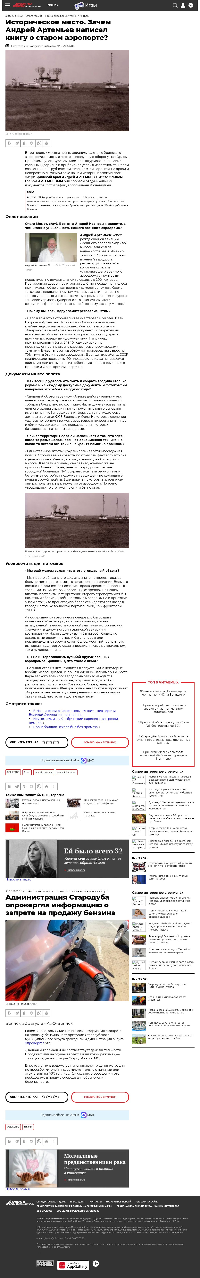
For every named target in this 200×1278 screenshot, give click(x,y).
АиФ (34, 1003)
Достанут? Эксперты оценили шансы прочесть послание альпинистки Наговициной (171, 805)
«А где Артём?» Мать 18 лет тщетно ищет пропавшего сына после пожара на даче (170, 926)
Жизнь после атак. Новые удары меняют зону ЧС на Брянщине (163, 693)
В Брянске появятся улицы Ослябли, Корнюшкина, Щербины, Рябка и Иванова (43, 815)
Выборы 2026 (44, 1211)
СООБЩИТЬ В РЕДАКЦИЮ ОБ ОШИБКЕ (78, 1211)
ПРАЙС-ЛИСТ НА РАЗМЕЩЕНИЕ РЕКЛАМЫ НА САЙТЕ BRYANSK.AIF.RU (74, 1206)
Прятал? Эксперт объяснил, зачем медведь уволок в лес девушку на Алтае (169, 900)
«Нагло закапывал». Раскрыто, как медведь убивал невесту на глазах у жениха (171, 844)
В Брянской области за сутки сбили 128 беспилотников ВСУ (163, 724)
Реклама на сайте (147, 1202)
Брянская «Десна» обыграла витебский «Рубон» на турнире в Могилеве (163, 755)
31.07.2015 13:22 (14, 15)
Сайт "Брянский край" (18, 133)
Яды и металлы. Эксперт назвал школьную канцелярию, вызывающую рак (168, 913)
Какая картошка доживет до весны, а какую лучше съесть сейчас (170, 1037)
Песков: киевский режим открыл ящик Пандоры (168, 877)
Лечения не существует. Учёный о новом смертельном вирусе (169, 951)
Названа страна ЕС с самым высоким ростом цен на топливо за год (170, 1011)
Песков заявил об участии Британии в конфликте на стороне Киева (170, 864)
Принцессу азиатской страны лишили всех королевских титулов (169, 1024)
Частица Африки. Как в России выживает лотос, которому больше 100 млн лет (170, 792)
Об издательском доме (51, 1202)
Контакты (96, 1202)
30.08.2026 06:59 (15, 891)
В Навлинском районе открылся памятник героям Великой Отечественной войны (72, 713)
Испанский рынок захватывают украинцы (167, 998)
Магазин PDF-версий (118, 1202)
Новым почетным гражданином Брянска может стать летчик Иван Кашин (43, 828)
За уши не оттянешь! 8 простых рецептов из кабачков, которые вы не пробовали (171, 818)
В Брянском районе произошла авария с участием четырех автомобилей (163, 709)
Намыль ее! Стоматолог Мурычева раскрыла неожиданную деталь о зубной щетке (170, 779)
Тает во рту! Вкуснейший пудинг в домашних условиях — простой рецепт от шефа (169, 939)
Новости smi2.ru (18, 879)
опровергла (35, 1043)
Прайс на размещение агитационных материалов (148, 1206)
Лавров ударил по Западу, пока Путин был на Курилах (167, 985)
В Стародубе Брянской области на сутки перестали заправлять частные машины (163, 740)
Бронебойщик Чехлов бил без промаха (65, 727)
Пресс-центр (77, 1202)
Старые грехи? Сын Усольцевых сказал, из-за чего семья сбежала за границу (171, 831)
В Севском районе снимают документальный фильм (101, 802)
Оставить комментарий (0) (100, 742)
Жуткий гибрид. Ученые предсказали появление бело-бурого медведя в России (171, 965)
